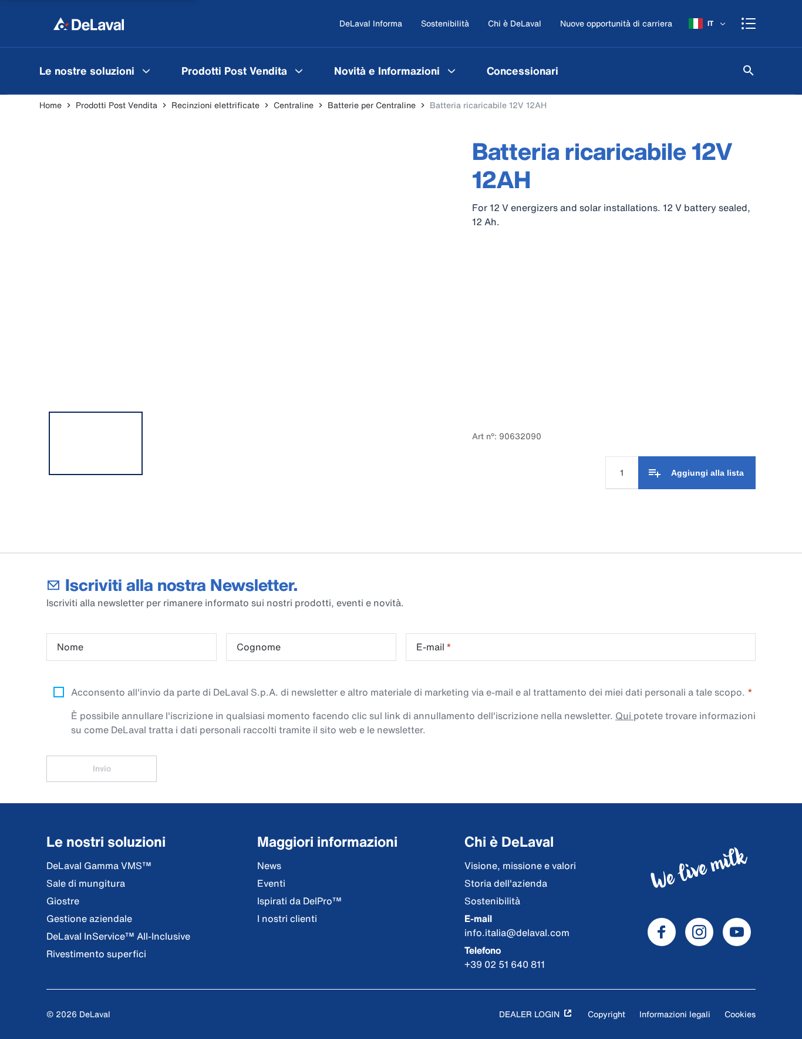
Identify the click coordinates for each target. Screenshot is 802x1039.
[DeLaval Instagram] (699, 932)
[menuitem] (96, 70)
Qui (624, 716)
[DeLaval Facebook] (661, 932)
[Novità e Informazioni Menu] (451, 70)
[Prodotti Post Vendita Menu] (299, 70)
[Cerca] (748, 70)
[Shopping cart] (748, 23)
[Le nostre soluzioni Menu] (146, 70)
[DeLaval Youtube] (737, 932)
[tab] (96, 443)
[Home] (89, 23)
